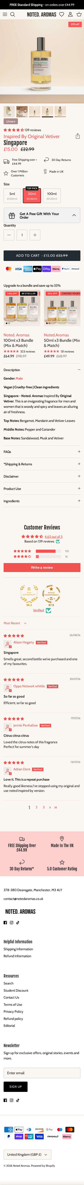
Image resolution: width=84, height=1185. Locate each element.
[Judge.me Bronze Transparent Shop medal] (51, 594)
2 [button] (36, 807)
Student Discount (16, 991)
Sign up (15, 1086)
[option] (42, 61)
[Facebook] (5, 922)
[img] (14, 636)
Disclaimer (11, 476)
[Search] (15, 14)
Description (12, 370)
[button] (14, 130)
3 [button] (44, 807)
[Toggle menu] (5, 14)
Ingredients (11, 501)
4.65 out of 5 (53, 537)
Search (8, 983)
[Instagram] (11, 922)
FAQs (7, 452)
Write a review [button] (42, 567)
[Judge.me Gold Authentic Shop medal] (29, 594)
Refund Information (17, 956)
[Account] (69, 14)
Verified (38, 610)
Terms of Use (13, 1005)
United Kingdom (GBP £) (24, 1155)
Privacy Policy (13, 1012)
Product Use (12, 489)
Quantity (10, 225)
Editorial (9, 1026)
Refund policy (13, 1019)
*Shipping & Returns (18, 464)
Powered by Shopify (43, 1165)
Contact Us (11, 997)
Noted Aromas (21, 1165)
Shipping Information (18, 949)
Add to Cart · (42, 256)
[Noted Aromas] (41, 14)
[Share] (77, 136)
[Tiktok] (17, 922)
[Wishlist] (61, 14)
